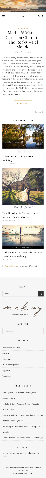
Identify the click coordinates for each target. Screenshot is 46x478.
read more (23, 103)
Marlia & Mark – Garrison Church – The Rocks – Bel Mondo (23, 39)
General (5, 353)
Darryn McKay (11, 266)
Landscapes (7, 359)
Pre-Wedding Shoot (10, 364)
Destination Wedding (11, 347)
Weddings (23, 29)
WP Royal (28, 473)
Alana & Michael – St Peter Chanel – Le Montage (22, 437)
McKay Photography (11, 453)
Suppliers (6, 370)
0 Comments (38, 112)
